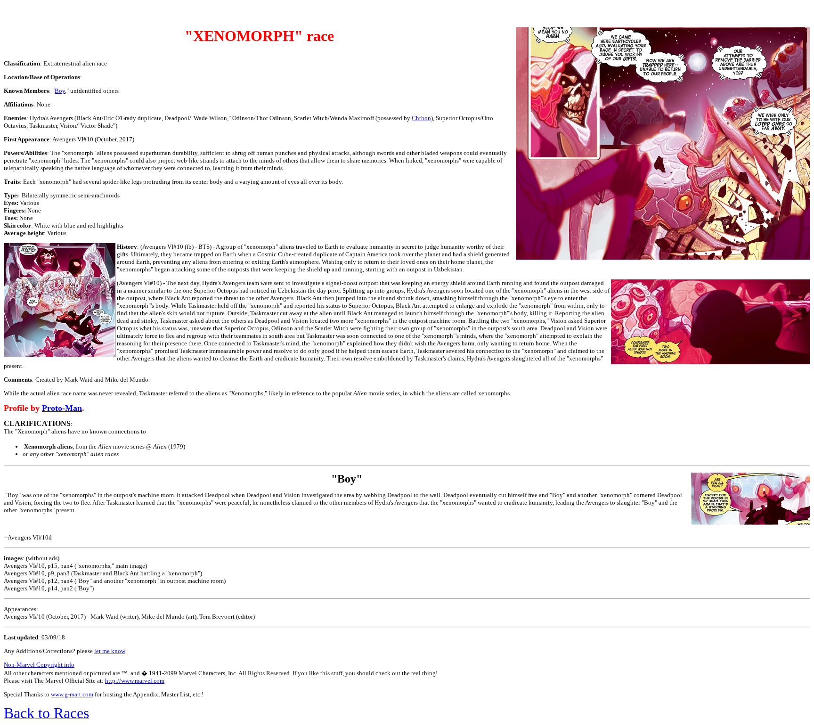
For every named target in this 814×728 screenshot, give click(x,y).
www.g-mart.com (72, 694)
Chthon (421, 118)
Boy (60, 90)
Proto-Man (62, 408)
